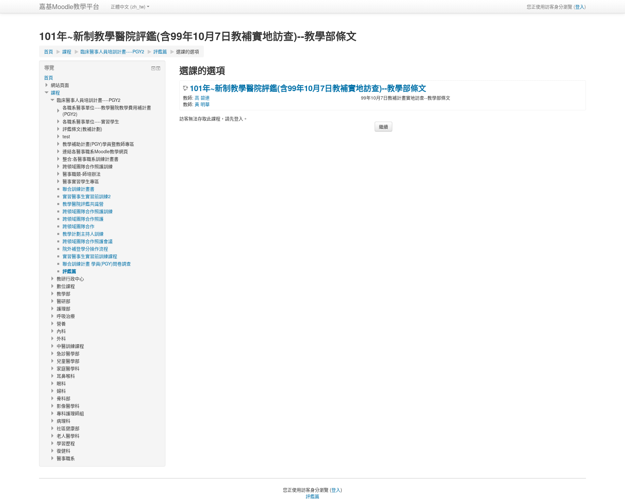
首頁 (48, 77)
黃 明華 (202, 104)
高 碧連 (202, 97)
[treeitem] (102, 77)
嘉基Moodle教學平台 (69, 6)
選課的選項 (187, 51)
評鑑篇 (312, 496)
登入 (579, 6)
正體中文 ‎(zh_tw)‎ (128, 6)
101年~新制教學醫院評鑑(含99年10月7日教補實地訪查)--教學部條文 (308, 88)
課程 (55, 92)
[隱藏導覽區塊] (153, 68)
